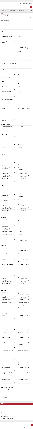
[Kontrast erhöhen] (25, 1)
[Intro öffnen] (31, 1)
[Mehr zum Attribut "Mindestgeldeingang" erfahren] (14, 86)
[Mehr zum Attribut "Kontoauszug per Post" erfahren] (14, 315)
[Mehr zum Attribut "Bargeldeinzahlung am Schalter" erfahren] (14, 379)
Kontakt (2, 427)
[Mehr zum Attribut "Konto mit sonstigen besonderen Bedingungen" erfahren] (14, 99)
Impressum (6, 427)
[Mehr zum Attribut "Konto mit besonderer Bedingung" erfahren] (14, 83)
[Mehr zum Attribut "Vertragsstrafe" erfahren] (14, 394)
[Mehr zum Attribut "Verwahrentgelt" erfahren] (14, 150)
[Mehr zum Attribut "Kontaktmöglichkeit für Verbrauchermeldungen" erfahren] (14, 389)
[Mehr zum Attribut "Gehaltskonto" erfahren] (14, 94)
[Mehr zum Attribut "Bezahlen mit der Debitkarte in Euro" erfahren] (14, 178)
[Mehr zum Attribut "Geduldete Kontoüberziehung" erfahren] (14, 144)
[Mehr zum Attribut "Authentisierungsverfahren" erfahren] (14, 77)
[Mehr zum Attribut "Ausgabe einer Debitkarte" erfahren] (14, 46)
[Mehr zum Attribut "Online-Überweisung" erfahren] (14, 327)
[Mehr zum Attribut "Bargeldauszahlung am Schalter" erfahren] (14, 382)
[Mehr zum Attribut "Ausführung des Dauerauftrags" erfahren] (14, 367)
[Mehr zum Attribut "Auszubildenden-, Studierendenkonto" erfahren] (14, 91)
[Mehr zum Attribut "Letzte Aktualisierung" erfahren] (14, 397)
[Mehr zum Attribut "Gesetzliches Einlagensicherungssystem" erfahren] (14, 126)
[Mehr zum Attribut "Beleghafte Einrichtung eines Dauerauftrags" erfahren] (14, 357)
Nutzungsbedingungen (28, 427)
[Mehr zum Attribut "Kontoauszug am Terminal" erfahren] (14, 318)
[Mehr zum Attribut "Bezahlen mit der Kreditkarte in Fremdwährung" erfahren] (14, 264)
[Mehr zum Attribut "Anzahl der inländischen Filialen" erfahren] (14, 105)
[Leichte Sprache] (30, 1)
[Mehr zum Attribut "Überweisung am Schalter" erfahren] (14, 329)
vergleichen (5, 26)
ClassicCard (20, 50)
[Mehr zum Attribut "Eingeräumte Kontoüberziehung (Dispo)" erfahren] (14, 36)
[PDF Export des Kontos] (31, 10)
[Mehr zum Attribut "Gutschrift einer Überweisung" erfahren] (14, 347)
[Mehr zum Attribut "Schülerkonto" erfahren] (14, 89)
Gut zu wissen (18, 3)
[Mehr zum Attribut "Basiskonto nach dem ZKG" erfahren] (14, 67)
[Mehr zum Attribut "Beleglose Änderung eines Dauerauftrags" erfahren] (14, 364)
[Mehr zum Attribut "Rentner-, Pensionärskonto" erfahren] (14, 96)
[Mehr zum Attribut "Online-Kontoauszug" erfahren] (14, 320)
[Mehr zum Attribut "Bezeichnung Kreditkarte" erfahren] (14, 50)
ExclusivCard (20, 52)
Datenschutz (11, 427)
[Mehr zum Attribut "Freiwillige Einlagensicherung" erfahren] (14, 129)
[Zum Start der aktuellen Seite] (32, 425)
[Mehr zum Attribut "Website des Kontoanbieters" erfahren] (14, 392)
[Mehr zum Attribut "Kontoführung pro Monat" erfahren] (14, 34)
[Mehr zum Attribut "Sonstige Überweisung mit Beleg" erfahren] (14, 340)
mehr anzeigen (29, 111)
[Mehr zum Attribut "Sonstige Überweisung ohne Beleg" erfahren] (14, 337)
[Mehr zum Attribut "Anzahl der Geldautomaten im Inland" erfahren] (14, 117)
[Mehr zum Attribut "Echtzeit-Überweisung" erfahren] (14, 342)
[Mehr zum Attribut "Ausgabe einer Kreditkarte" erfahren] (14, 54)
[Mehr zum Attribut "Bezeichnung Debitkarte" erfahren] (14, 41)
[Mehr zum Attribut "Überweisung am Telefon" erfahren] (14, 335)
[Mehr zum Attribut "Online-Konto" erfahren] (14, 59)
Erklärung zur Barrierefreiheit (19, 427)
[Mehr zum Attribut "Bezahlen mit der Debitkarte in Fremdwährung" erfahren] (14, 181)
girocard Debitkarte (21, 41)
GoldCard (20, 51)
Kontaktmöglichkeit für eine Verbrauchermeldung (7, 21)
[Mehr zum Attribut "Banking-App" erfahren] (14, 74)
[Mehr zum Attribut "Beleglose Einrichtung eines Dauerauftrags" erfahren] (14, 359)
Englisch (22, 0)
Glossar (30, 3)
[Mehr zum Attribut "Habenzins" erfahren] (14, 39)
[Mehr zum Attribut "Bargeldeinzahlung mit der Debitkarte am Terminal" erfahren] (14, 162)
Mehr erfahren (29, 170)
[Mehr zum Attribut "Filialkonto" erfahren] (14, 69)
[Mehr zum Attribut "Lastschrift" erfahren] (14, 370)
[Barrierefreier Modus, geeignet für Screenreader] (28, 1)
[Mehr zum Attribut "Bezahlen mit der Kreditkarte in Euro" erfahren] (14, 261)
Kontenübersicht (25, 3)
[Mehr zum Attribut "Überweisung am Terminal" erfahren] (14, 332)
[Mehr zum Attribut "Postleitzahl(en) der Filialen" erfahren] (14, 108)
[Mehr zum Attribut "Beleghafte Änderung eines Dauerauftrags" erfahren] (14, 362)
